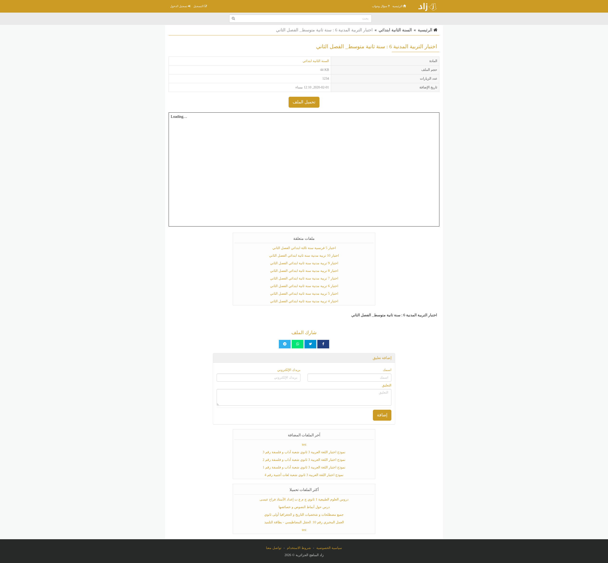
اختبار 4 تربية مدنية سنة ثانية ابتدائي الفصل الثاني (304, 301)
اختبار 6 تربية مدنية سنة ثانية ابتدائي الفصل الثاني (304, 286)
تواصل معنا (273, 548)
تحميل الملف (304, 102)
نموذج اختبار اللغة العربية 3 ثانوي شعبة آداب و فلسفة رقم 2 (304, 460)
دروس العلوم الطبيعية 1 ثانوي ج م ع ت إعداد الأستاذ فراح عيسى (304, 499)
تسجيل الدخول (179, 6)
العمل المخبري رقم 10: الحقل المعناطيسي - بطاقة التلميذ (304, 522)
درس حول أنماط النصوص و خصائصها (304, 507)
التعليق (386, 385)
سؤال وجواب (380, 6)
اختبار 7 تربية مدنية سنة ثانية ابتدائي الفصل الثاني (304, 278)
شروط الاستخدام (299, 548)
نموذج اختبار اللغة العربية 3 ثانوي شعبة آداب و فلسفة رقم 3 (304, 452)
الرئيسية (397, 6)
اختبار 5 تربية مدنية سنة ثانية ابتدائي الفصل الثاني (304, 293)
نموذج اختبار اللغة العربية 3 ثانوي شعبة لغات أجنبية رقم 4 (304, 475)
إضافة (382, 415)
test (304, 444)
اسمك (387, 370)
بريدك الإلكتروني (288, 370)
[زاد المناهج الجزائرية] (425, 6)
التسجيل (198, 6)
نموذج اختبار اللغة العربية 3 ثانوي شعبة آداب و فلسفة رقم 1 (304, 467)
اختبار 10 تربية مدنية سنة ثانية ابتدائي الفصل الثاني (304, 255)
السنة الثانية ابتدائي (395, 30)
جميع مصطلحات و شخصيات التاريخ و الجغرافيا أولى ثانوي (304, 514)
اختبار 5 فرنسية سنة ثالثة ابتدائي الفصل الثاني (304, 248)
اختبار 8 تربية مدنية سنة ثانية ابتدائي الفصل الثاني (304, 271)
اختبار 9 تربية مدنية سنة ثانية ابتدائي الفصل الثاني (304, 263)
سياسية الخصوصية (329, 548)
